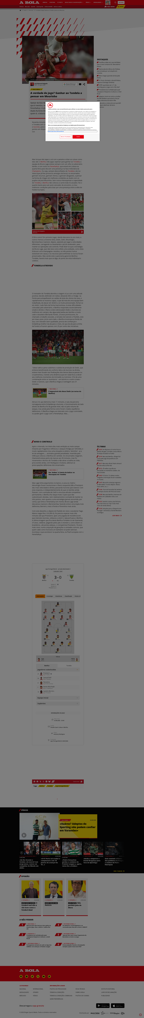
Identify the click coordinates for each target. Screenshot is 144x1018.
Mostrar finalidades (66, 136)
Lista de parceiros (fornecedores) (56, 131)
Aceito (78, 136)
